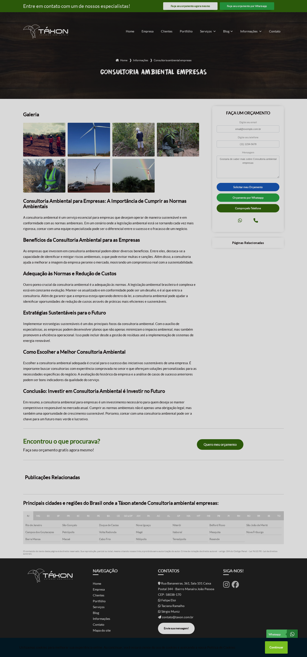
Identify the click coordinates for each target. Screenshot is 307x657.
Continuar (276, 647)
